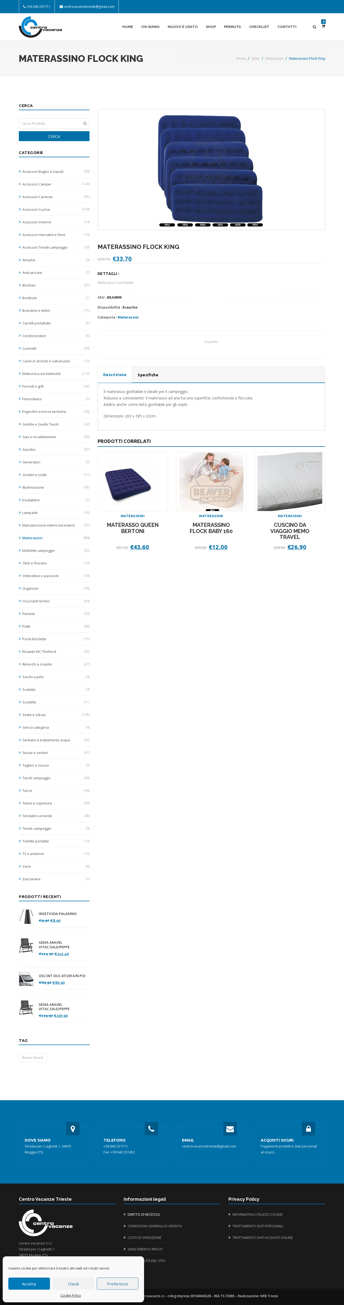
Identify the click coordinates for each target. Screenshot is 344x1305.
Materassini (274, 58)
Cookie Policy (70, 1295)
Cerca (54, 136)
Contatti (286, 27)
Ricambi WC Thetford (55, 651)
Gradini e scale (55, 474)
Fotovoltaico (55, 398)
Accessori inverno (55, 222)
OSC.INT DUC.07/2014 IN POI (62, 976)
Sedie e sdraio (55, 714)
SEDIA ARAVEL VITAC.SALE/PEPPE (54, 944)
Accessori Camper (55, 184)
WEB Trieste (269, 1296)
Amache (55, 260)
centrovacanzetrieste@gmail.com (89, 6)
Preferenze (117, 1283)
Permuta (232, 27)
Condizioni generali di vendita (155, 1226)
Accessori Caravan (55, 196)
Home (127, 27)
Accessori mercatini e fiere (55, 234)
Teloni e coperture (55, 803)
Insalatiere (55, 500)
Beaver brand (32, 1057)
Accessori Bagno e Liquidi (55, 171)
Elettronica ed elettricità (55, 373)
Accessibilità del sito (147, 1260)
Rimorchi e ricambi (55, 664)
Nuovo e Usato (183, 27)
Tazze (55, 790)
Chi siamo (150, 27)
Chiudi (73, 1283)
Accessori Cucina (55, 209)
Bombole (55, 297)
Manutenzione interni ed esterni (55, 525)
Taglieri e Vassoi (55, 765)
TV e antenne (55, 853)
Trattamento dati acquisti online (262, 1237)
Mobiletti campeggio (55, 550)
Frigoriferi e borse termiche (55, 411)
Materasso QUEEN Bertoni (133, 528)
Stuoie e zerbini (55, 752)
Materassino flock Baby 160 (211, 528)
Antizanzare (55, 272)
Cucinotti (55, 348)
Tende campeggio (55, 828)
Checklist (259, 27)
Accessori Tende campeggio (55, 247)
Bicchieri (55, 285)
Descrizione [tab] (115, 375)
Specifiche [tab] (148, 375)
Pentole (55, 613)
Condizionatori (55, 335)
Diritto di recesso (144, 1214)
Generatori (55, 462)
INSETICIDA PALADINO (58, 913)
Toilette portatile (55, 841)
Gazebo (55, 449)
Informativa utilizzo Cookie (257, 1214)
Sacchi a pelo (55, 676)
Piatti (55, 626)
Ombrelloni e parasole (55, 575)
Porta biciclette (55, 639)
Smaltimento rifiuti (145, 1249)
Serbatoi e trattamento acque (55, 740)
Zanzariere (55, 879)
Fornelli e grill (55, 386)
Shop (211, 27)
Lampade (55, 512)
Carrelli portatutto (55, 323)
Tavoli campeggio (55, 777)
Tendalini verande (55, 815)
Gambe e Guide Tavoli (55, 424)
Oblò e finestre (55, 563)
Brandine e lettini (55, 310)
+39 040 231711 (38, 6)
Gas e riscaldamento (55, 436)
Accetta (29, 1283)
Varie (55, 866)
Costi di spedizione (145, 1237)
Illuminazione (55, 487)
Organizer (55, 588)
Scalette (55, 689)
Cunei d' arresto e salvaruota (55, 361)
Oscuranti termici (55, 601)
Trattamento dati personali (257, 1226)
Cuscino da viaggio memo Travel (289, 531)
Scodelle (55, 702)
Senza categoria (55, 727)
